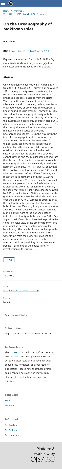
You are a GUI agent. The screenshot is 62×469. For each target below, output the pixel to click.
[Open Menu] (3, 3)
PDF (10, 259)
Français (9, 405)
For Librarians (12, 435)
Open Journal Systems (17, 315)
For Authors (11, 430)
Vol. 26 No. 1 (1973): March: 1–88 (19, 14)
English (9, 400)
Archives (18, 10)
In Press (15, 352)
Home (6, 10)
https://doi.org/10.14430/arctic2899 (29, 51)
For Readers (11, 425)
